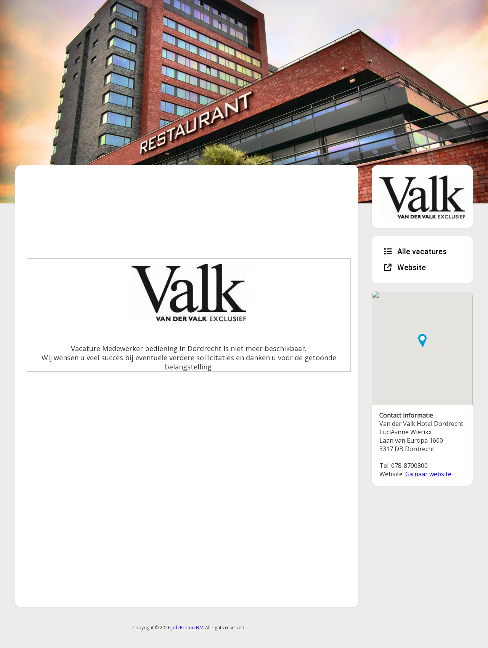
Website (410, 267)
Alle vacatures (421, 251)
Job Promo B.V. (188, 627)
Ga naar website (428, 474)
